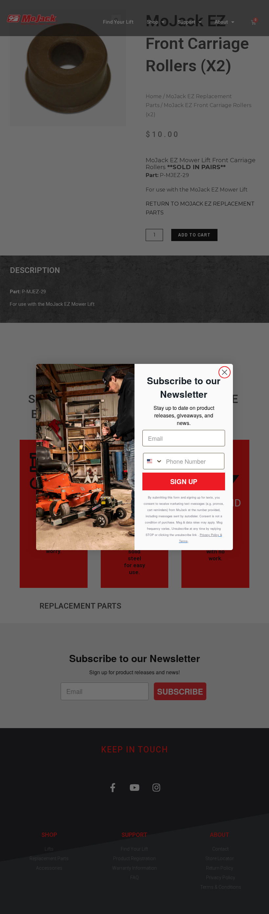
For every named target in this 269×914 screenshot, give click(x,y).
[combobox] (153, 461)
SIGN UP (183, 481)
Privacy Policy (209, 535)
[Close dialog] (224, 372)
